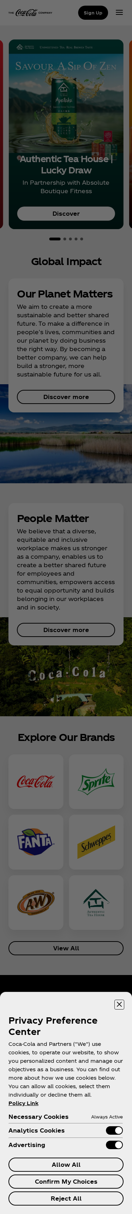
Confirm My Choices (66, 1181)
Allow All (66, 1164)
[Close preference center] (119, 1004)
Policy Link (23, 1103)
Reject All (66, 1198)
